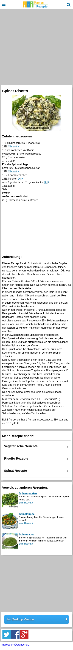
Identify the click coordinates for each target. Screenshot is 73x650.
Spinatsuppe (27, 513)
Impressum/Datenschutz (15, 644)
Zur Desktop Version (20, 619)
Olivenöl (12, 146)
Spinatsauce (26, 534)
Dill (19, 178)
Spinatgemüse (28, 493)
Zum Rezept (25, 502)
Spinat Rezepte (15, 470)
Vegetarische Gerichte (21, 446)
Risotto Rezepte (16, 458)
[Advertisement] (36, 47)
